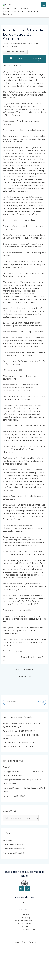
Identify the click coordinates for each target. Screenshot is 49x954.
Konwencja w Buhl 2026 (14, 796)
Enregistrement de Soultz (24, 921)
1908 (30, 44)
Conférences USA (24, 923)
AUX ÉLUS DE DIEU (24, 746)
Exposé (6, 767)
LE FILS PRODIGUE (25, 742)
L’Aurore (24, 926)
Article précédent (24, 669)
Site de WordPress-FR (13, 853)
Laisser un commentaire (14, 44)
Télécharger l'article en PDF (27, 59)
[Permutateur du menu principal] (43, 5)
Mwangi (7, 746)
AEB (24, 902)
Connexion (8, 840)
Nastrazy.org (24, 918)
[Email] (21, 888)
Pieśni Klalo (24, 915)
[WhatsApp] (27, 888)
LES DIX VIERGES (26, 731)
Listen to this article (16, 52)
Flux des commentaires (14, 849)
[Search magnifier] (43, 702)
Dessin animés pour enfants (24, 929)
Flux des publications (13, 844)
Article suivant (24, 676)
